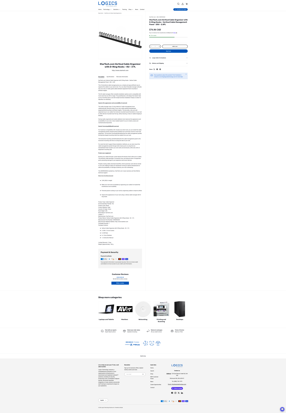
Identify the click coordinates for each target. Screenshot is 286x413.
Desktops (179, 319)
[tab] (101, 76)
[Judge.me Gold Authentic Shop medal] (151, 343)
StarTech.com (152, 17)
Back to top (143, 356)
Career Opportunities (155, 384)
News (136, 9)
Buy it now (168, 51)
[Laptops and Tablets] (106, 309)
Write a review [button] (120, 283)
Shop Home (100, 13)
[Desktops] (180, 309)
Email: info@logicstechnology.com (177, 384)
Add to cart (174, 46)
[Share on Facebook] (157, 69)
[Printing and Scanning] (161, 309)
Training (124, 9)
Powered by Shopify (119, 407)
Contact (142, 9)
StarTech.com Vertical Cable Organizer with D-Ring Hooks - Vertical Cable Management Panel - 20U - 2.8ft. (113, 13)
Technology (106, 9)
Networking (143, 319)
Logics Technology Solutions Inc (108, 407)
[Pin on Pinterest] (160, 69)
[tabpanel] (120, 162)
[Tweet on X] (154, 69)
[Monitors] (124, 309)
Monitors (124, 319)
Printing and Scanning (161, 320)
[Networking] (143, 309)
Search (152, 371)
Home (100, 9)
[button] (186, 4)
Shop (130, 9)
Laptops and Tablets (106, 319)
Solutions (116, 9)
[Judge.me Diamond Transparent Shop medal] (145, 343)
